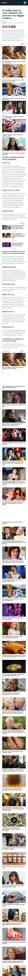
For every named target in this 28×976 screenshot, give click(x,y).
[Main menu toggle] (25, 2)
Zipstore (4, 3)
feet (12, 176)
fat (7, 333)
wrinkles (14, 258)
